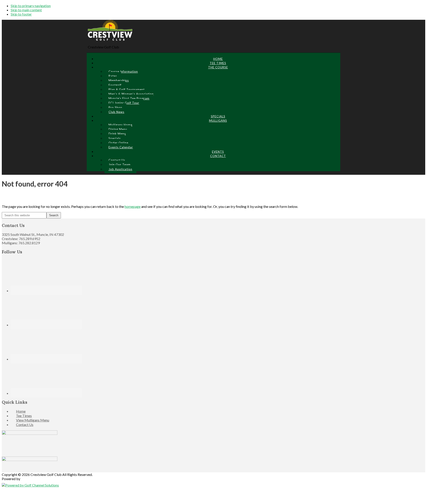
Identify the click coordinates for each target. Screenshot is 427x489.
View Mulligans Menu (32, 420)
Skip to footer (21, 14)
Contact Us (24, 424)
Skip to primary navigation (31, 6)
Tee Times (24, 415)
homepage (133, 206)
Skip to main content (26, 10)
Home (21, 411)
